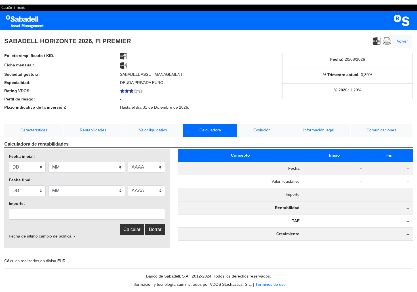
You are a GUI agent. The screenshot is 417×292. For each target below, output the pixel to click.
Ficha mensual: (19, 65)
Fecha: (337, 59)
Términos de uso (270, 284)
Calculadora (210, 130)
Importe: (17, 203)
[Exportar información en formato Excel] (377, 41)
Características (33, 130)
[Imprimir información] (387, 41)
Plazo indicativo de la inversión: (35, 107)
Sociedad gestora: (22, 74)
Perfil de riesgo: (19, 99)
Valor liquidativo (153, 130)
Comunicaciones (381, 130)
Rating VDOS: (17, 91)
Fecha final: (20, 180)
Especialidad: (17, 82)
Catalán (6, 7)
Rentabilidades (93, 130)
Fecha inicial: (22, 156)
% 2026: (341, 90)
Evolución (262, 130)
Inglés (21, 7)
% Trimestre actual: (341, 74)
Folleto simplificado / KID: (29, 55)
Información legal (318, 130)
